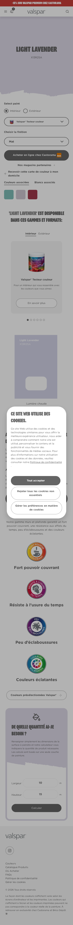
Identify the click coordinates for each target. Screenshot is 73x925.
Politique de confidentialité (46, 462)
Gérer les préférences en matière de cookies (36, 507)
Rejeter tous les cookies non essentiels (35, 493)
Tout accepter (36, 480)
